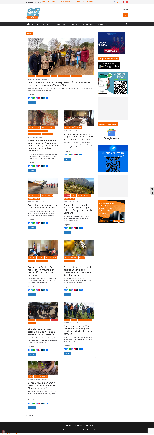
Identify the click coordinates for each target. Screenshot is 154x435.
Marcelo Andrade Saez (43, 79)
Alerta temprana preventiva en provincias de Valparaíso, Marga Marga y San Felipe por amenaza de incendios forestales (43, 145)
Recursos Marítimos (69, 127)
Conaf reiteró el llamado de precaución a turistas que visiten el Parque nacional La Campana (78, 209)
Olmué (73, 195)
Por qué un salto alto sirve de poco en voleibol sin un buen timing (61, 1)
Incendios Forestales (64, 76)
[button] (39, 24)
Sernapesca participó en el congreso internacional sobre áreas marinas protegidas (78, 136)
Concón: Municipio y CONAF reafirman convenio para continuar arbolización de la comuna (78, 330)
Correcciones (78, 425)
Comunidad (31, 76)
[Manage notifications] (3, 431)
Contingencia (32, 257)
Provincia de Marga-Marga (47, 127)
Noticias (35, 24)
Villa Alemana (32, 323)
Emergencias (41, 257)
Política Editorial (67, 425)
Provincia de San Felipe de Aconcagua (38, 131)
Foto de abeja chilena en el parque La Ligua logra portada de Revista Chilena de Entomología (77, 271)
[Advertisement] (113, 108)
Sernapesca (78, 127)
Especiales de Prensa (60, 24)
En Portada (67, 195)
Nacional (81, 257)
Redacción (39, 137)
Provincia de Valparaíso (34, 134)
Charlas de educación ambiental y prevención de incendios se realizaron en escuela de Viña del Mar (59, 83)
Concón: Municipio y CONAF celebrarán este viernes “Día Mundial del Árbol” (42, 385)
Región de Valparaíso (77, 76)
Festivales (75, 24)
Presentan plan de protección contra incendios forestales (43, 206)
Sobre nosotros (101, 24)
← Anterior (29, 415)
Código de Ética (89, 425)
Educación (54, 76)
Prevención (31, 260)
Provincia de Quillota (42, 260)
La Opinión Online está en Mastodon (11, 434)
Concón (74, 319)
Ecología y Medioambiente (42, 76)
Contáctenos (88, 24)
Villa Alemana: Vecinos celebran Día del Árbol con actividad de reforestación (41, 332)
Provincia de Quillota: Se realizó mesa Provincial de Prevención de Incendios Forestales (41, 271)
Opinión (45, 24)
